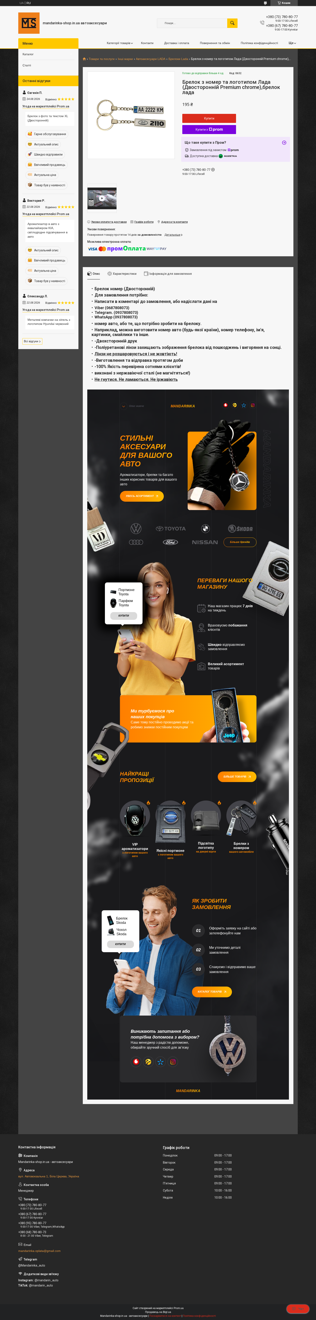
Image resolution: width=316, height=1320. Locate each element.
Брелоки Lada (178, 59)
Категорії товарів (118, 43)
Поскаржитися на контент (165, 1315)
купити (123, 615)
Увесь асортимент (140, 496)
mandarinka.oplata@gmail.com (39, 1251)
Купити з (202, 129)
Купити (209, 118)
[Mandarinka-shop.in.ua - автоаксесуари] (29, 23)
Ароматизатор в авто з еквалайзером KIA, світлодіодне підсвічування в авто (47, 230)
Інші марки (125, 59)
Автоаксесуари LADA (150, 59)
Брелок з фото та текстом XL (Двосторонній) (48, 118)
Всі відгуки (31, 341)
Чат (301, 1309)
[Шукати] (232, 23)
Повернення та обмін (215, 43)
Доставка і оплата (176, 43)
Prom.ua (179, 1308)
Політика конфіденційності (259, 43)
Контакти (147, 43)
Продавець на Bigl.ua (158, 1312)
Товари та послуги (102, 59)
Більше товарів (235, 776)
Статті (27, 65)
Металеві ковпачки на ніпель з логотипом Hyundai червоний (49, 322)
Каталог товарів (210, 991)
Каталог (28, 54)
